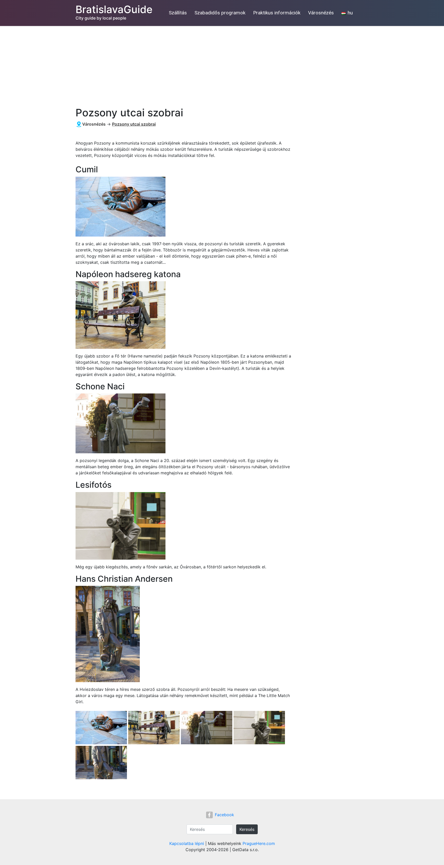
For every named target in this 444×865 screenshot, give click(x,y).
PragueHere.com (259, 843)
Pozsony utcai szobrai (134, 124)
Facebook (224, 814)
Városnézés (321, 13)
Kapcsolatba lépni (186, 843)
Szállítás (178, 13)
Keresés (246, 829)
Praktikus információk (276, 13)
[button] (102, 728)
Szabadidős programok (220, 13)
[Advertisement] (222, 64)
